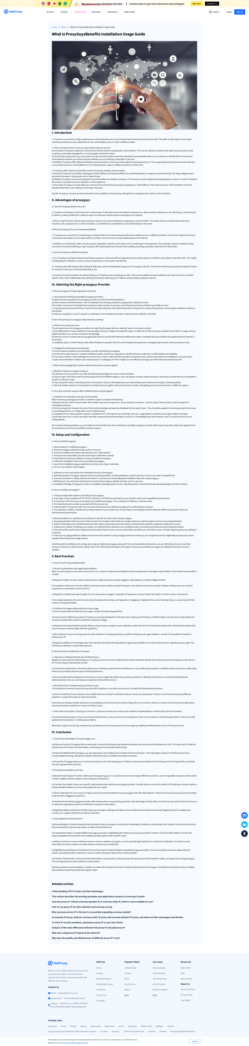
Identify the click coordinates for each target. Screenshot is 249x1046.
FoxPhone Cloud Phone (134, 1031)
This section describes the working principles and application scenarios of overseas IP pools (98, 896)
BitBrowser (110, 1026)
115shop (151, 1031)
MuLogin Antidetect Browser (183, 1031)
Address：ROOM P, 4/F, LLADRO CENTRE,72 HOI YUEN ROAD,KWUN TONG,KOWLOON (69, 1005)
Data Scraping (159, 967)
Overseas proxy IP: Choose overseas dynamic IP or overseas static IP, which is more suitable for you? (102, 901)
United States (130, 967)
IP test (63, 1026)
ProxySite (100, 1000)
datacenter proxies (86, 142)
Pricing (99, 973)
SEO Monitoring (159, 978)
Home (54, 27)
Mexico (128, 989)
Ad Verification (159, 973)
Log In (229, 12)
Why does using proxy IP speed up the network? (76, 933)
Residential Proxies (104, 984)
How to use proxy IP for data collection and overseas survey (82, 907)
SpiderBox (132, 1026)
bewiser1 (116, 1031)
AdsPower (52, 1026)
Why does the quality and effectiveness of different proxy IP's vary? (86, 938)
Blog (64, 27)
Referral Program (103, 978)
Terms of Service (188, 989)
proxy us (64, 535)
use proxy (76, 467)
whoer (121, 1026)
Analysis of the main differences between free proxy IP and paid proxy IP (88, 927)
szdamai (163, 1031)
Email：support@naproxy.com (64, 993)
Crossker (104, 1031)
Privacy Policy (66, 1043)
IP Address (101, 989)
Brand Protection (160, 989)
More (127, 995)
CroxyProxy (101, 995)
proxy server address (83, 501)
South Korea (130, 984)
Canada (128, 973)
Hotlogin (159, 1026)
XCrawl (73, 1026)
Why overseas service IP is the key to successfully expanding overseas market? (91, 912)
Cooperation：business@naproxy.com (68, 998)
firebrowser (96, 1026)
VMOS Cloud (146, 1026)
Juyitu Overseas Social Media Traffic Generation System (72, 1031)
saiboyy (83, 1026)
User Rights (186, 1000)
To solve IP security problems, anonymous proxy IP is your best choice (87, 922)
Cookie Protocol (81, 1043)
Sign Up (239, 12)
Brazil (127, 978)
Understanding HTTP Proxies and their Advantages (77, 891)
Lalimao (170, 1026)
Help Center (186, 967)
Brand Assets (186, 978)
